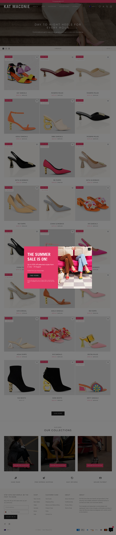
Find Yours (34, 275)
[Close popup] (89, 249)
